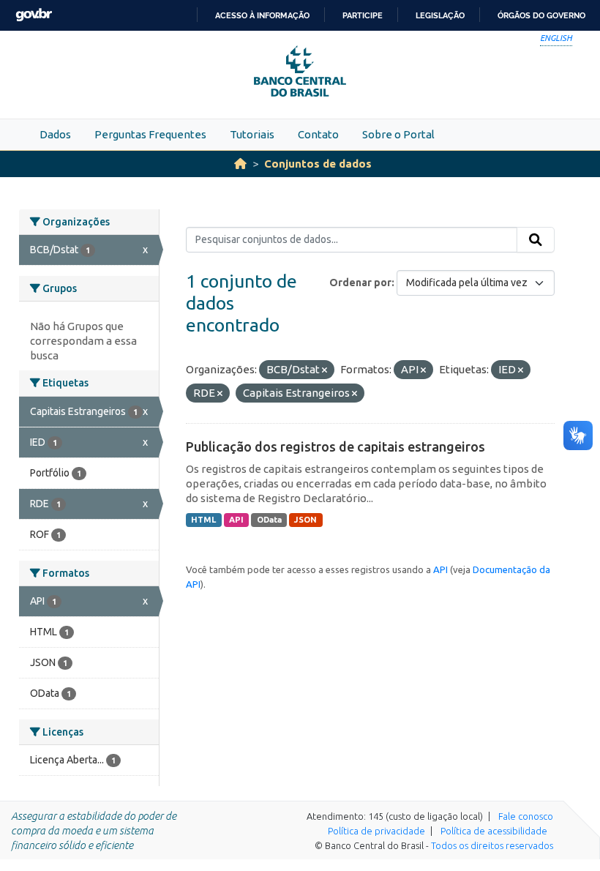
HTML (203, 519)
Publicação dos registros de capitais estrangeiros (335, 446)
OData (269, 519)
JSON (305, 519)
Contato (318, 134)
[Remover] (324, 370)
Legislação (440, 15)
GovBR (33, 15)
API (236, 519)
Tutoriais (252, 134)
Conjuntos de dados (318, 163)
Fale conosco (525, 816)
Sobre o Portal (398, 134)
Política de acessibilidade (493, 831)
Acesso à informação (262, 15)
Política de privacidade (376, 831)
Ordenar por (360, 282)
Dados (55, 134)
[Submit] (536, 240)
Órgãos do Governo (541, 15)
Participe (362, 15)
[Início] (240, 163)
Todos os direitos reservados (492, 845)
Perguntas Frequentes (150, 134)
